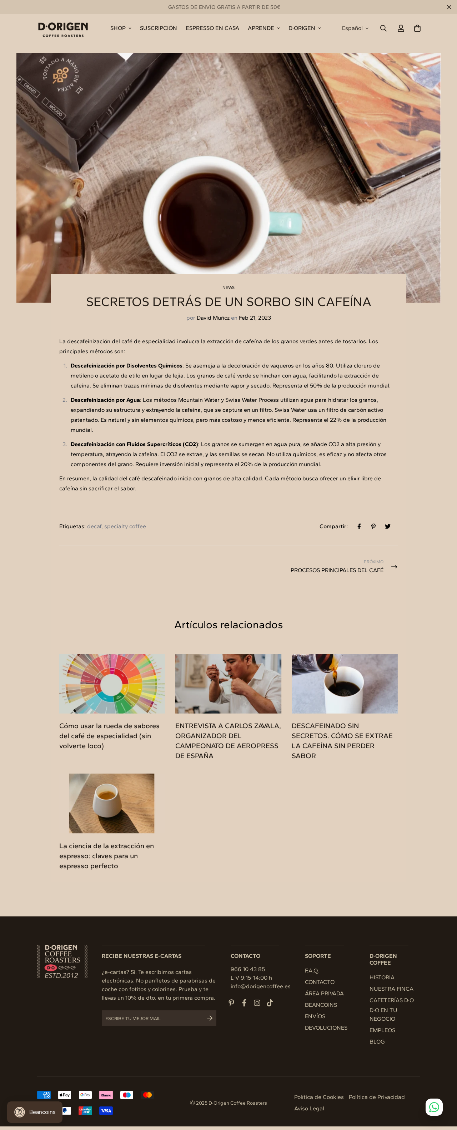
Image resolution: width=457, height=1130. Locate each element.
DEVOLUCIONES (326, 1027)
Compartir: (334, 526)
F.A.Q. (312, 970)
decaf (94, 526)
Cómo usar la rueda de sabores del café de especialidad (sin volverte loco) (109, 735)
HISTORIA (382, 977)
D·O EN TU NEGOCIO (383, 1014)
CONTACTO (320, 982)
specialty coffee (125, 526)
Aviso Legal (309, 1108)
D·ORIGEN (301, 28)
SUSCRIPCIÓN (158, 28)
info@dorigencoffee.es (261, 986)
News (228, 287)
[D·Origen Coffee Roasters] (63, 28)
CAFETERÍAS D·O (392, 1000)
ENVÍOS (315, 1016)
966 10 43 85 (248, 969)
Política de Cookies (319, 1097)
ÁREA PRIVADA (324, 993)
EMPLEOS (382, 1030)
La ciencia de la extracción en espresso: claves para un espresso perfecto (106, 855)
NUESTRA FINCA (391, 988)
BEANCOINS (321, 1004)
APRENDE (261, 28)
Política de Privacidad (377, 1097)
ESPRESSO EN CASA (212, 28)
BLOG (377, 1041)
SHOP (118, 28)
